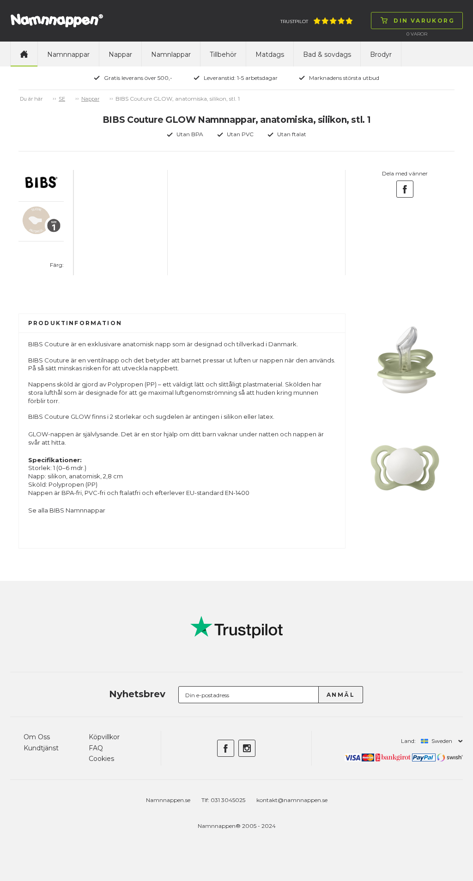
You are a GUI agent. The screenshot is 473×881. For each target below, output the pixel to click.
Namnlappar (171, 54)
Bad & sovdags (327, 54)
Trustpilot (294, 21)
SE (62, 99)
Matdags (269, 54)
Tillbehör (223, 54)
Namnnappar (68, 54)
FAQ (96, 748)
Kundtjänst (41, 748)
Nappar (120, 54)
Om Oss (37, 737)
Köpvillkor (104, 737)
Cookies (101, 758)
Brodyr (381, 54)
